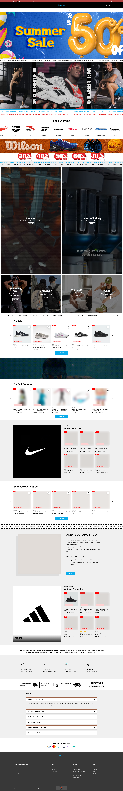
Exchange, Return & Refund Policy (79, 772)
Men (42, 10)
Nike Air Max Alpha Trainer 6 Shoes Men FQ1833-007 (86, 471)
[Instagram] (18, 773)
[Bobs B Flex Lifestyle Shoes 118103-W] (22, 500)
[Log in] (106, 5)
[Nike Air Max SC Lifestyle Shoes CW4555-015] (87, 438)
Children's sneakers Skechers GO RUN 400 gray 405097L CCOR (61, 512)
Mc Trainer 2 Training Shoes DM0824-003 (80, 346)
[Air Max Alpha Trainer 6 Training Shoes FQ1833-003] (102, 461)
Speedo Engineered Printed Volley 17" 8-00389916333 (100, 410)
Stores (53, 773)
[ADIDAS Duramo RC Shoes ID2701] (87, 623)
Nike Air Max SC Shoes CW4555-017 (69, 471)
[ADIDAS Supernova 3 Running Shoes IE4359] (22, 334)
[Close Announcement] (112, 1)
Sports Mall (22, 788)
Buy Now (70, 573)
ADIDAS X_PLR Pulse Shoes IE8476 (70, 610)
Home (36, 10)
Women (49, 10)
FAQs (74, 779)
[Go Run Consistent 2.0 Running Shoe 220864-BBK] (101, 500)
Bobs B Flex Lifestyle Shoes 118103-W (21, 511)
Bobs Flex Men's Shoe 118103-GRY (41, 511)
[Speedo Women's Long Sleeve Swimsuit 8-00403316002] (22, 397)
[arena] (51, 129)
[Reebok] (79, 129)
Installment (54, 767)
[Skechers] (93, 129)
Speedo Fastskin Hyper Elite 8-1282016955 (79, 410)
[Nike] (22, 129)
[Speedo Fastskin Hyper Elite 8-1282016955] (81, 397)
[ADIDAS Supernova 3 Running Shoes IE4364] (101, 334)
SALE (83, 10)
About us (75, 767)
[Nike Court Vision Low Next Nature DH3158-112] (71, 438)
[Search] (103, 5)
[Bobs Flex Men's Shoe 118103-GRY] (42, 500)
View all (61, 352)
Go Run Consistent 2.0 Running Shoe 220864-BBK (100, 512)
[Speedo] (36, 129)
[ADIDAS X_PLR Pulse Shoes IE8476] (71, 599)
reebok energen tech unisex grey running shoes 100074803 (40, 346)
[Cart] (109, 5)
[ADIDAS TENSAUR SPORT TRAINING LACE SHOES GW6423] (102, 599)
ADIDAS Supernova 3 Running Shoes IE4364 (100, 346)
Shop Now (31, 223)
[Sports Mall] (61, 5)
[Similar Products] (29, 326)
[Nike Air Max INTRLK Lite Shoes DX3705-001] (102, 438)
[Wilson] (107, 129)
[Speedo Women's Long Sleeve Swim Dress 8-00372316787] (42, 397)
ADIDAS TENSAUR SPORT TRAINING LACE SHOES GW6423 (101, 611)
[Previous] (10, 335)
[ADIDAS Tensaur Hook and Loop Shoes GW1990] (87, 599)
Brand (77, 10)
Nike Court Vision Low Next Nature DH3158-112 (70, 449)
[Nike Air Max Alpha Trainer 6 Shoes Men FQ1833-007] (87, 461)
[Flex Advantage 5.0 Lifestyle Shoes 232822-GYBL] (81, 500)
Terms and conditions (77, 775)
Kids (55, 10)
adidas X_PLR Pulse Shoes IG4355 (70, 634)
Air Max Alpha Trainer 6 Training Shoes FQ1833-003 (101, 471)
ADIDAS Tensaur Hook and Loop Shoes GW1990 (86, 610)
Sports (70, 10)
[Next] (112, 335)
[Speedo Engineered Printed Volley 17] (101, 397)
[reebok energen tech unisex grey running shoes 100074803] (42, 334)
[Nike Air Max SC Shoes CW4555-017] (71, 461)
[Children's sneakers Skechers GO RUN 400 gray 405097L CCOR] (61, 500)
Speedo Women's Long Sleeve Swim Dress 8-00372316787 (41, 410)
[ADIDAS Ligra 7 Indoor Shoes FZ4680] (102, 623)
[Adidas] (8, 129)
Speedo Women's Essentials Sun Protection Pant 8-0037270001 (59, 410)
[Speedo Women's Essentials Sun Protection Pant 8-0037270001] (61, 397)
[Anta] (65, 129)
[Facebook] (16, 773)
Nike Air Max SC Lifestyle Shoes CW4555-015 (85, 449)
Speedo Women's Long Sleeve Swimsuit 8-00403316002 (22, 410)
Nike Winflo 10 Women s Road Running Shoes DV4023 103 (61, 346)
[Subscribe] (45, 768)
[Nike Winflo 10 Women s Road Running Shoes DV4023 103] (61, 334)
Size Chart (54, 771)
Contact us (54, 769)
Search (53, 776)
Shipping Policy (76, 769)
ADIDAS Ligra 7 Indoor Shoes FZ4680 (102, 634)
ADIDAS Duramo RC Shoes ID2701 (86, 635)
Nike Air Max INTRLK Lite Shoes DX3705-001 (101, 449)
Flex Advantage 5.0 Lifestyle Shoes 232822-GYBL (80, 512)
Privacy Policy (76, 777)
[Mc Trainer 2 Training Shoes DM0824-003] (81, 334)
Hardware (62, 10)
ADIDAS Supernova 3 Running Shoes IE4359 (21, 346)
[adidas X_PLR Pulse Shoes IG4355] (71, 623)
